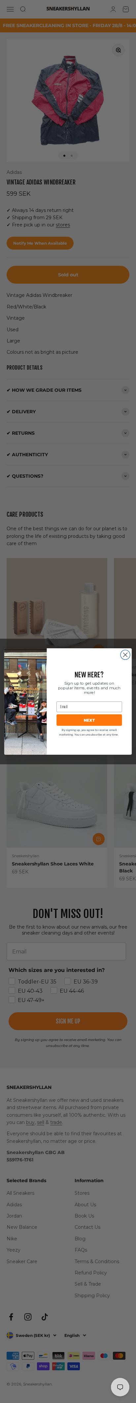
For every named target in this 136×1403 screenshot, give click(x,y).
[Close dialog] (125, 655)
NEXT (89, 720)
